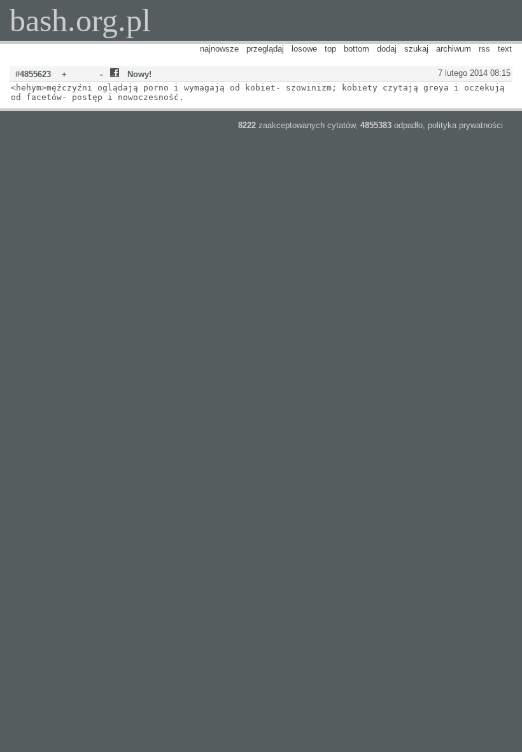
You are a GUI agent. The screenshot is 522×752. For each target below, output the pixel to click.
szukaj (416, 49)
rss (484, 49)
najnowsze (219, 49)
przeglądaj (265, 49)
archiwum (453, 49)
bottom (356, 49)
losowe (304, 49)
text (505, 49)
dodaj (387, 49)
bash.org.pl (80, 20)
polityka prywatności (465, 125)
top (330, 49)
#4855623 (33, 74)
